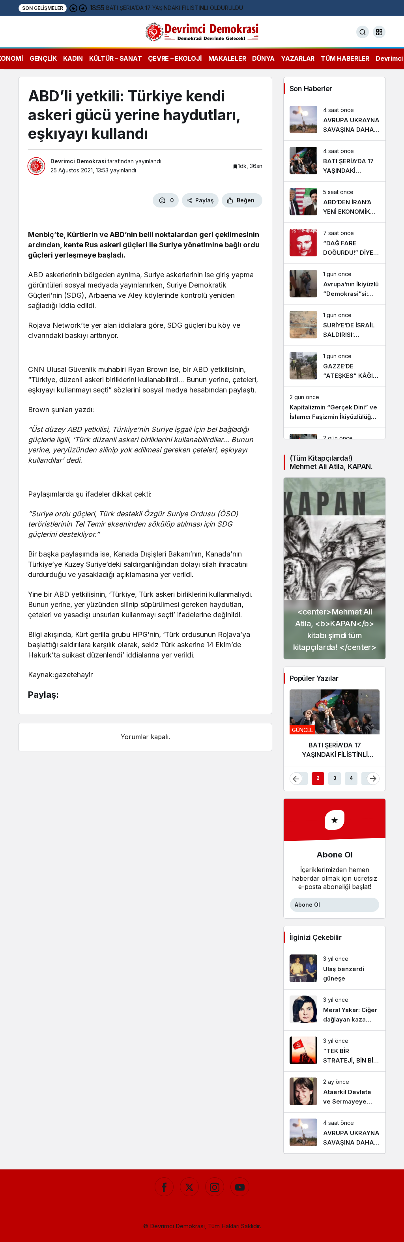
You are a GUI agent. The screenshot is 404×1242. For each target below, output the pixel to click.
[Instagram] (214, 1186)
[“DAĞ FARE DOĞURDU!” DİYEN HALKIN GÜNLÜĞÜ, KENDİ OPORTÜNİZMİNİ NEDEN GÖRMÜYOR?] (334, 243)
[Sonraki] (83, 8)
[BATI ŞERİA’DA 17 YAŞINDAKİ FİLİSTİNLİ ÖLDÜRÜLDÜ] (334, 161)
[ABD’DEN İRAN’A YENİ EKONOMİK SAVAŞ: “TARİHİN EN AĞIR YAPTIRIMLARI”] (334, 202)
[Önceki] (73, 8)
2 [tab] (318, 778)
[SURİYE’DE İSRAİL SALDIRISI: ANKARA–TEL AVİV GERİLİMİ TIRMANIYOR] (334, 325)
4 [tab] (351, 778)
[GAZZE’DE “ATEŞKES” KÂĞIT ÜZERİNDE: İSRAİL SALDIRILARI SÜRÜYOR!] (334, 366)
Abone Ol (307, 904)
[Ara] (362, 32)
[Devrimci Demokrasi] (202, 31)
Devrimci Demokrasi (78, 161)
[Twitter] (189, 1186)
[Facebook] (164, 1186)
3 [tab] (334, 778)
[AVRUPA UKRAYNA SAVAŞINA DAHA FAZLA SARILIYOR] (334, 120)
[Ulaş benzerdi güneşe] (334, 969)
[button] (379, 32)
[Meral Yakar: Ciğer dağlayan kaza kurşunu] (334, 1010)
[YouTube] (239, 1186)
